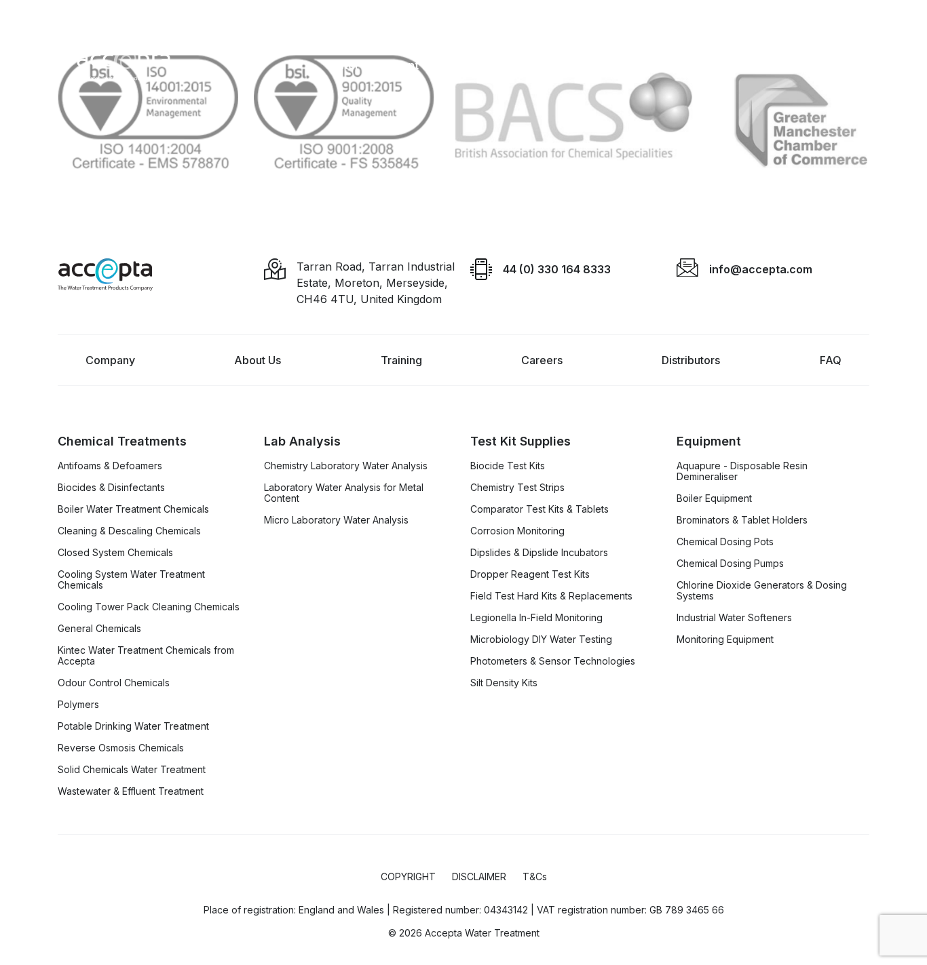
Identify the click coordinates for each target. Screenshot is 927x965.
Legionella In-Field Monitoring (536, 617)
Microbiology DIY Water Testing (541, 639)
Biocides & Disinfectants (111, 487)
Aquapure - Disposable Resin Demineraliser (742, 471)
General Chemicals (99, 628)
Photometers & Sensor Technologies (552, 661)
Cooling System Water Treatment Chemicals (131, 580)
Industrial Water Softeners (734, 617)
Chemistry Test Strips (517, 487)
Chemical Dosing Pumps (730, 563)
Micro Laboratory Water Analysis (336, 520)
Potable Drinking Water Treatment (133, 726)
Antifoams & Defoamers (110, 465)
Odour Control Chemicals (114, 682)
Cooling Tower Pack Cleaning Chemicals (149, 607)
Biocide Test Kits (507, 465)
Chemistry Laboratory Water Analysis (346, 465)
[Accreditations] (463, 117)
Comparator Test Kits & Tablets (539, 509)
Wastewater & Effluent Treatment (131, 791)
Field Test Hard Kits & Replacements (551, 596)
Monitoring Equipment (725, 639)
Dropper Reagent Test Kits (530, 574)
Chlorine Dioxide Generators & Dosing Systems (762, 591)
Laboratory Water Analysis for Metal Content (343, 493)
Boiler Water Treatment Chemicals (133, 509)
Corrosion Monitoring (517, 531)
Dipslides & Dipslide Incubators (539, 552)
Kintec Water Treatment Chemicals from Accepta (146, 656)
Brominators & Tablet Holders (742, 520)
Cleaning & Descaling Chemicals (129, 531)
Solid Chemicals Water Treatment (132, 769)
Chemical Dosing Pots (725, 541)
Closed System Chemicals (115, 552)
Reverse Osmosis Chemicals (121, 748)
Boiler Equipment (714, 498)
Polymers (78, 704)
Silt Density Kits (503, 682)
